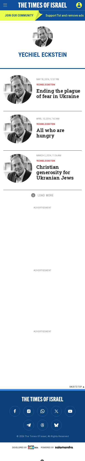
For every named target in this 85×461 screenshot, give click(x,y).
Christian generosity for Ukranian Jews (55, 172)
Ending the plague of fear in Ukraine (58, 93)
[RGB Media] (34, 447)
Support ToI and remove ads (65, 15)
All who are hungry (50, 133)
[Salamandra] (64, 447)
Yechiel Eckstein (45, 85)
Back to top (76, 387)
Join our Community (19, 15)
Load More (46, 195)
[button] (79, 5)
